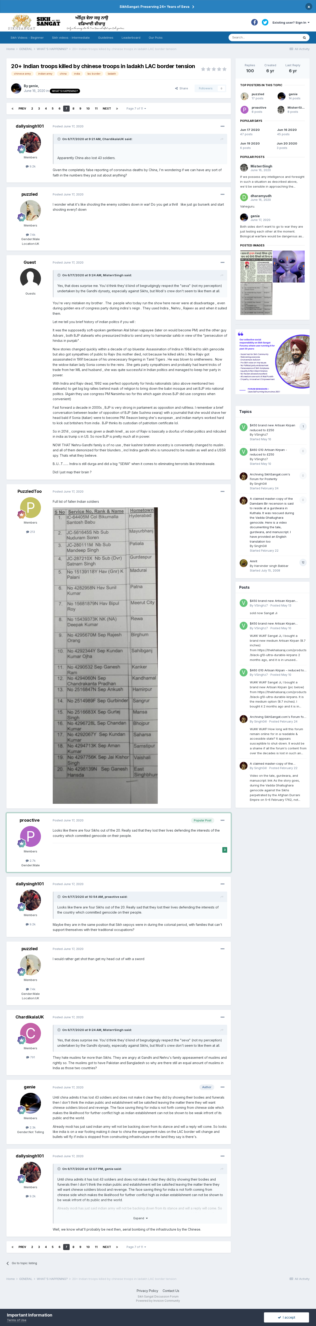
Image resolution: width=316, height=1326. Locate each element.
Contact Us (171, 1291)
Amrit (253, 561)
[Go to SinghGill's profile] (244, 476)
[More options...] (222, 126)
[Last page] (117, 109)
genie (33, 86)
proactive (30, 820)
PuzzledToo (30, 491)
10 (88, 108)
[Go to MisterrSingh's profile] (281, 110)
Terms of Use (16, 1320)
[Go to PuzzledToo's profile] (30, 507)
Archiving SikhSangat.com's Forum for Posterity (277, 717)
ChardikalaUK (113, 139)
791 (32, 1057)
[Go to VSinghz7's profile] (244, 427)
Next (107, 108)
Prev (22, 108)
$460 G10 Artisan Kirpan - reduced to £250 (277, 670)
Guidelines (105, 37)
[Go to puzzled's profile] (30, 210)
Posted (68, 126)
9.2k (32, 166)
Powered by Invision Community (158, 1300)
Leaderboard (131, 37)
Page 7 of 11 (135, 108)
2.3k (32, 1127)
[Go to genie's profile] (16, 88)
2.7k (32, 860)
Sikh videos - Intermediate (71, 37)
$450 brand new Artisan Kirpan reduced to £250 (272, 601)
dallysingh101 (30, 126)
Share (183, 88)
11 (96, 108)
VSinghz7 (261, 434)
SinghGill (260, 483)
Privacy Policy (147, 1291)
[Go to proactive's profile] (30, 836)
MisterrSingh (113, 275)
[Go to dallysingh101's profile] (30, 142)
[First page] (12, 109)
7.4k (32, 234)
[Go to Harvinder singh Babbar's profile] (244, 563)
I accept (288, 1317)
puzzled (30, 194)
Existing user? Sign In (290, 22)
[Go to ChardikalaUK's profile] (30, 1033)
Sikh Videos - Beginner (27, 37)
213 (32, 532)
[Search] (304, 37)
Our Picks (156, 37)
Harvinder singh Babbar (271, 566)
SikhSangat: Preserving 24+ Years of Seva (154, 7)
